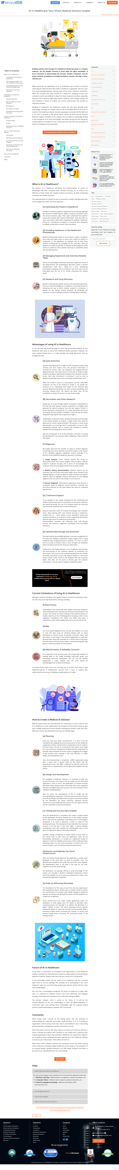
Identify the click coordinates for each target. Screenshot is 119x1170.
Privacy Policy (66, 1136)
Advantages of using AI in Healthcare (11, 95)
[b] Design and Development (14, 138)
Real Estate (36, 1136)
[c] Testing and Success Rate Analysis (14, 141)
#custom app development (57, 1107)
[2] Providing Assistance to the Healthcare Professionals (14, 82)
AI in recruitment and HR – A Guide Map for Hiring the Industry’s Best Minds (107, 185)
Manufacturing (36, 1140)
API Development (7, 1136)
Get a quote (112, 2)
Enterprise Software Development (11, 1138)
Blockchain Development (9, 1132)
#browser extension (96, 201)
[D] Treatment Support (12, 108)
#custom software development (74, 1107)
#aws (93, 199)
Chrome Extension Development (11, 1128)
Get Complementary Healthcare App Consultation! (60, 132)
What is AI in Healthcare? (11, 74)
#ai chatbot (108, 196)
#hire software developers (107, 213)
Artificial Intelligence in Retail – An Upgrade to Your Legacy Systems (106, 171)
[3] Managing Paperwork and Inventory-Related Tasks (14, 86)
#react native (103, 216)
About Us (65, 1128)
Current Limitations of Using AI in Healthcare (13, 117)
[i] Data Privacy (10, 120)
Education (35, 1126)
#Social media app (104, 218)
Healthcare (116, 14)
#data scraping (95, 211)
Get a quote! (60, 1059)
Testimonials (66, 1130)
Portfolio (77, 2)
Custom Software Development (10, 1126)
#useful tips (94, 221)
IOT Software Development (9, 1134)
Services (66, 2)
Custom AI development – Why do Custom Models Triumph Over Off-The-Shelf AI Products (107, 164)
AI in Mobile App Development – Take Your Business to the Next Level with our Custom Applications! (107, 178)
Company (89, 2)
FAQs (5, 159)
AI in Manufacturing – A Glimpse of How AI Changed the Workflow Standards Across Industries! (106, 157)
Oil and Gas (36, 1138)
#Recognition (95, 218)
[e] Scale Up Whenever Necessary (13, 149)
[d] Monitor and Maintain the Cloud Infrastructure (14, 145)
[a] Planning (9, 135)
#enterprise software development (60, 1110)
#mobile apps (95, 216)
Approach (65, 1132)
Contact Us (101, 2)
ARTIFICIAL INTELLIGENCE (107, 14)
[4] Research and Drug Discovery (12, 90)
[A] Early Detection (11, 99)
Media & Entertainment (38, 1134)
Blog (64, 1134)
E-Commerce (36, 1130)
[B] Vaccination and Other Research (13, 102)
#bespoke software (101, 199)
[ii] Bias (8, 123)
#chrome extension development (100, 206)
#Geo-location (95, 213)
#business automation (97, 203)
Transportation (36, 1128)
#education (104, 211)
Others (34, 1142)
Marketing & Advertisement (39, 1132)
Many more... (6, 1140)
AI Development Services (9, 1130)
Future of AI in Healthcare (11, 154)
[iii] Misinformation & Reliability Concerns (15, 126)
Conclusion (7, 156)
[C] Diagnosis (10, 106)
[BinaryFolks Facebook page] (64, 1139)
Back (36, 1115)
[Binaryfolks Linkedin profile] (66, 1139)
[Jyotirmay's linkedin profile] (55, 4)
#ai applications (44, 1107)
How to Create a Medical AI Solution (12, 131)
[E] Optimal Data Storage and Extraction (14, 112)
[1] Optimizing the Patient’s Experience (14, 78)
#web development (104, 221)
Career (64, 1126)
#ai (38, 1107)
